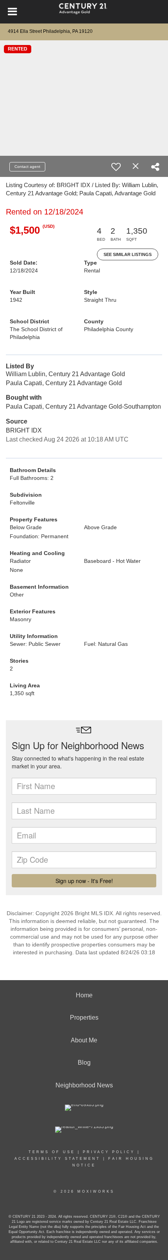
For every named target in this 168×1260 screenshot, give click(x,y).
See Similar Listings (128, 254)
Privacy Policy (109, 1152)
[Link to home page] (84, 11)
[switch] (116, 166)
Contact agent (27, 166)
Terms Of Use (52, 1152)
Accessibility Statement (57, 1159)
